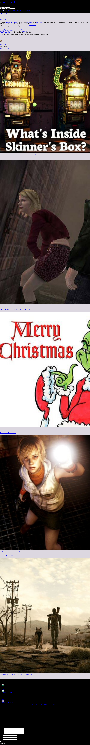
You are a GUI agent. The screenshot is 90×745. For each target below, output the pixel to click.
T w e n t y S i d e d (8, 2)
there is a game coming (40, 22)
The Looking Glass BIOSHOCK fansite (6, 30)
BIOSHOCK (3, 13)
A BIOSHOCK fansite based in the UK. (6, 32)
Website (1, 739)
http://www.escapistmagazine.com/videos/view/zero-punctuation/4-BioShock (43, 704)
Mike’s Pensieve (29, 22)
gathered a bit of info (32, 25)
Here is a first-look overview (4, 31)
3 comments (12, 17)
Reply (3, 689)
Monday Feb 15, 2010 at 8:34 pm (7, 702)
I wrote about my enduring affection (11, 22)
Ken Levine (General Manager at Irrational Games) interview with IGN (11, 29)
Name (1, 735)
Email (1, 737)
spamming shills (24, 31)
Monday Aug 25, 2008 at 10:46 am (8, 686)
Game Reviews (7, 17)
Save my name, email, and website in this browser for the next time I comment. (14, 741)
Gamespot (30, 31)
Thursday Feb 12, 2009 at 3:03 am (7, 692)
